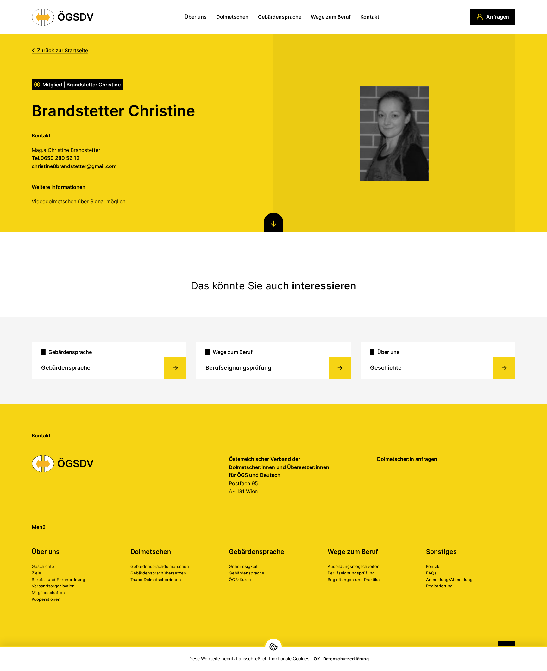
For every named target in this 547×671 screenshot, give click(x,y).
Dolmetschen (232, 17)
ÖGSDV (75, 17)
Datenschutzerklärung (346, 658)
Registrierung (439, 585)
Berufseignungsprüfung (351, 572)
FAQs (431, 572)
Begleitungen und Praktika (354, 579)
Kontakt (369, 17)
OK (317, 658)
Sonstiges (441, 551)
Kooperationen (46, 599)
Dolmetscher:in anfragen (407, 459)
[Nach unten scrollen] (273, 222)
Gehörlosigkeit (243, 566)
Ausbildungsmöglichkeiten (354, 566)
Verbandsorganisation (53, 585)
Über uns (196, 17)
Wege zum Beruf (331, 17)
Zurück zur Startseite (62, 50)
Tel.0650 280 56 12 (55, 158)
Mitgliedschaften (48, 592)
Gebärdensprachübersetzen (158, 572)
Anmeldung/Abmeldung (449, 579)
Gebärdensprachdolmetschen (159, 566)
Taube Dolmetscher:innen (155, 579)
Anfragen (497, 17)
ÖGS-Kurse (240, 579)
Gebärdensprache (279, 17)
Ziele (36, 572)
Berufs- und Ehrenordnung (58, 579)
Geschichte (43, 566)
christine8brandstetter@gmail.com (74, 166)
